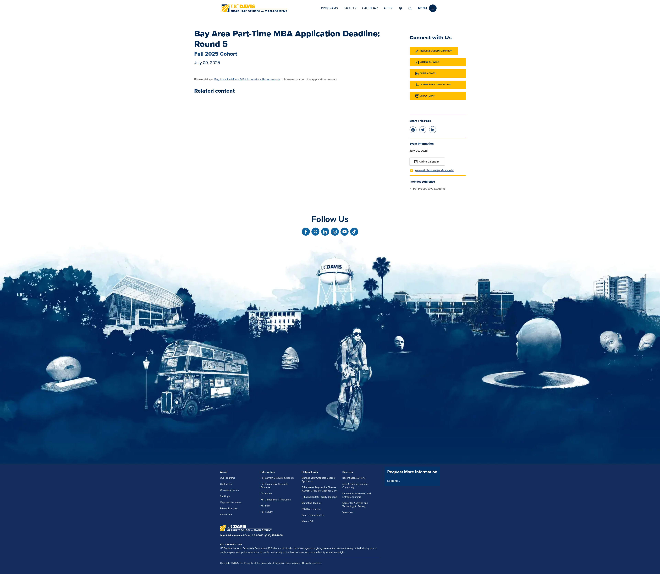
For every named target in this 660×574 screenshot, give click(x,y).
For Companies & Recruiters (276, 499)
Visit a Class (428, 73)
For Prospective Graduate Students (274, 486)
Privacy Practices (229, 508)
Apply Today (427, 96)
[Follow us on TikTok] (354, 231)
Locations (400, 8)
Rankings (225, 496)
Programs (329, 8)
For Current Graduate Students (277, 477)
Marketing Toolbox (311, 502)
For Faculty (267, 511)
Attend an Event (429, 62)
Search (410, 8)
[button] (427, 8)
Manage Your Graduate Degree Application (318, 479)
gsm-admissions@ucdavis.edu (434, 170)
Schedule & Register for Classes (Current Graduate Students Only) (319, 489)
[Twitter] (422, 129)
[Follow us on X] (315, 231)
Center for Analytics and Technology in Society (355, 504)
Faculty (350, 8)
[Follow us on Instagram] (335, 231)
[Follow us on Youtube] (344, 231)
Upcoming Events (229, 490)
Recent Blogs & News (354, 477)
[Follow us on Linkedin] (325, 231)
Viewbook (347, 512)
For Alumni (266, 493)
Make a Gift (308, 521)
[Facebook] (413, 129)
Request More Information (436, 50)
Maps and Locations (230, 502)
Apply (388, 8)
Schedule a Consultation (435, 84)
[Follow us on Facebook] (305, 231)
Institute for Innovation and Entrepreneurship (356, 495)
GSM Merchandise (311, 509)
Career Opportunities (313, 515)
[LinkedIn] (432, 129)
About (223, 472)
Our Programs (227, 477)
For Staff (265, 505)
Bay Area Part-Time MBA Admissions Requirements (247, 79)
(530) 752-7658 (274, 535)
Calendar (370, 8)
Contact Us (226, 484)
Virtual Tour (226, 514)
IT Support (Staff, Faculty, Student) (319, 496)
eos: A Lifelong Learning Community (355, 486)
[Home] (254, 8)
